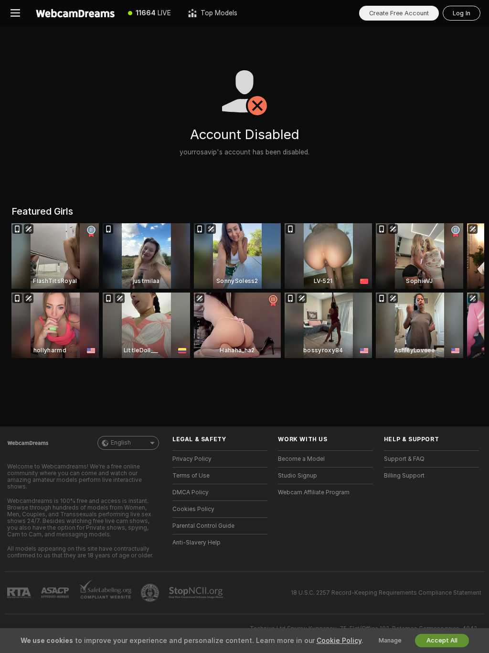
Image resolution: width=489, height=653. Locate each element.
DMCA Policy (190, 492)
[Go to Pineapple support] (151, 593)
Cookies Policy (193, 509)
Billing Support (404, 475)
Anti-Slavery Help (196, 542)
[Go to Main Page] (75, 13)
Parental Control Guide (203, 525)
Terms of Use (191, 475)
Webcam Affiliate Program (314, 492)
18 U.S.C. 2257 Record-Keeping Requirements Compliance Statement (386, 592)
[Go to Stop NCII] (197, 593)
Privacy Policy (192, 459)
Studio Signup (297, 475)
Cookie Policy (339, 640)
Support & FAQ (404, 459)
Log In (461, 13)
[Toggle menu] (15, 13)
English (121, 442)
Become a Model (301, 459)
